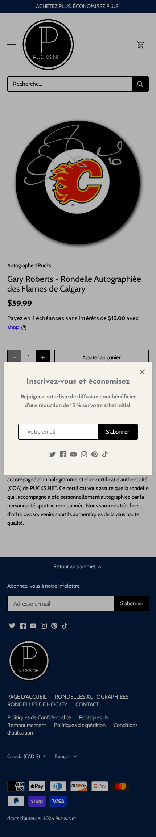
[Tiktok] (105, 454)
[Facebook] (63, 454)
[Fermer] (142, 372)
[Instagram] (84, 454)
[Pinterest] (94, 454)
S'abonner (117, 431)
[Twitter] (52, 454)
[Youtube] (73, 454)
